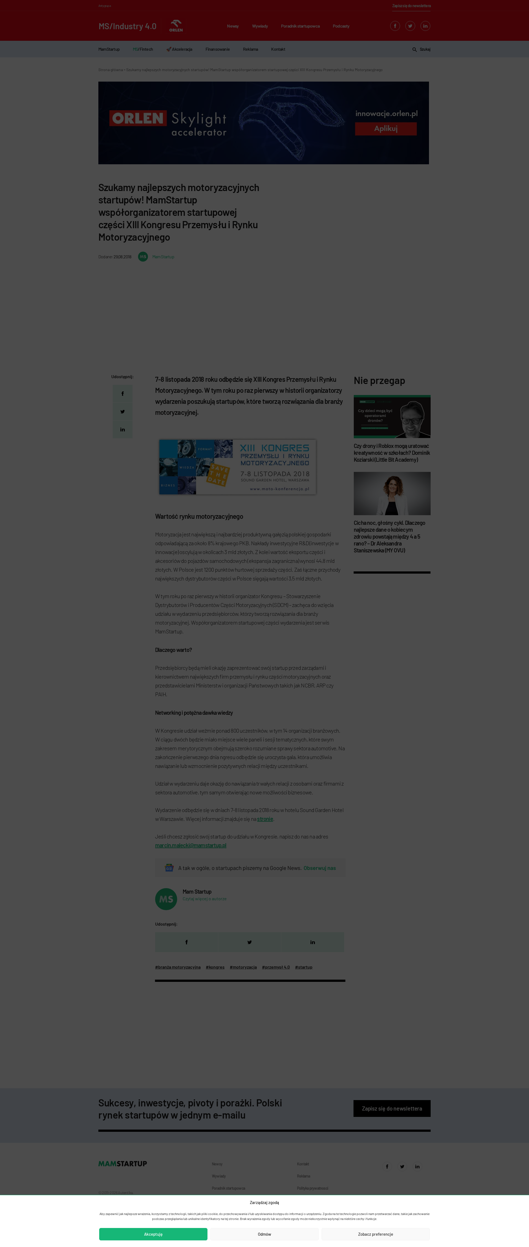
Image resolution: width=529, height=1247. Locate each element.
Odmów (264, 1234)
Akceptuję (153, 1234)
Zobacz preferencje (375, 1234)
